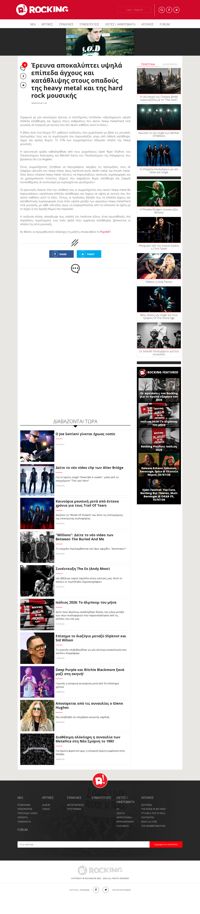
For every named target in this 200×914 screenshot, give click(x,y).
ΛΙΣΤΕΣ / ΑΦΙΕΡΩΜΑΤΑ (120, 24)
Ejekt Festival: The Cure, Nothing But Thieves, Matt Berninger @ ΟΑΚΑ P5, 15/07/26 (159, 494)
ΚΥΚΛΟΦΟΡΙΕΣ (25, 808)
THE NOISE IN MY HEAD (153, 808)
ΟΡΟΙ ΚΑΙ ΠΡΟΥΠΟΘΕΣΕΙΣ (121, 890)
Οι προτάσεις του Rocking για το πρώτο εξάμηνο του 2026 (159, 396)
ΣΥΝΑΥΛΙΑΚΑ (24, 804)
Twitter (176, 10)
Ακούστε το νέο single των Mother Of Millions (158, 134)
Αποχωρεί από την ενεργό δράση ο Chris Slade (159, 247)
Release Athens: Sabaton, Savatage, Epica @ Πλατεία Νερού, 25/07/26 (159, 471)
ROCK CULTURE (149, 821)
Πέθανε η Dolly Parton (158, 282)
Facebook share (23, 76)
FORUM (165, 24)
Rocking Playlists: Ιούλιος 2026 (159, 448)
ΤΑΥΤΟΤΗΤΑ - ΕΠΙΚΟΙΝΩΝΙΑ (79, 890)
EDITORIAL (146, 804)
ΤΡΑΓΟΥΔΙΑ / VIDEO (27, 813)
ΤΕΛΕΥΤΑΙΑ (148, 64)
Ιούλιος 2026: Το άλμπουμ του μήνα (158, 423)
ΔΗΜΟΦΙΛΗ (169, 64)
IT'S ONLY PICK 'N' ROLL (153, 813)
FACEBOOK (96, 890)
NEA (20, 797)
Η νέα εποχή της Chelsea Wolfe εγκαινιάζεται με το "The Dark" (159, 98)
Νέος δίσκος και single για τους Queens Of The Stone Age (159, 316)
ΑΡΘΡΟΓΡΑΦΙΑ (124, 817)
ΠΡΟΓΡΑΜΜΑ (74, 808)
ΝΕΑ (33, 24)
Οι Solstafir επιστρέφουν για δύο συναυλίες (159, 352)
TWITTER (106, 890)
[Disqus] (75, 309)
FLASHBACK (122, 825)
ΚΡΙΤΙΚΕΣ (47, 24)
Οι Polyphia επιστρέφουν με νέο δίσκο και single (159, 170)
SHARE (63, 254)
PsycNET (105, 232)
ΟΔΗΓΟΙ (120, 813)
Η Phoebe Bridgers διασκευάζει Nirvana (159, 211)
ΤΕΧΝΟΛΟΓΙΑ (24, 821)
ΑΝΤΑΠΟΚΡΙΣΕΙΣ (75, 804)
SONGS (46, 808)
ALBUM (46, 804)
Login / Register (134, 9)
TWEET (91, 254)
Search (162, 10)
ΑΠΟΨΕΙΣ (147, 24)
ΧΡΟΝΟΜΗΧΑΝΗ (125, 821)
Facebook (169, 10)
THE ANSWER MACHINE (153, 825)
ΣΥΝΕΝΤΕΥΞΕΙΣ (89, 24)
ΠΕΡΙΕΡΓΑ (23, 817)
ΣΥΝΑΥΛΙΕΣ (66, 24)
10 (117, 808)
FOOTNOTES (147, 817)
